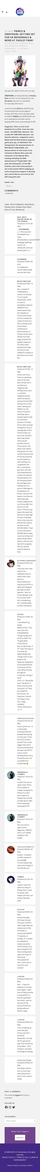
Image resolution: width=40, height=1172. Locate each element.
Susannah (22, 259)
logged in (18, 1095)
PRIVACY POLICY (8, 1157)
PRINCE (22, 46)
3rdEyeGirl (24, 43)
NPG (6, 46)
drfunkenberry (10, 48)
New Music (29, 204)
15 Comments (23, 48)
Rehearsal (20, 210)
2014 (12, 204)
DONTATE (20, 1137)
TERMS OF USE (22, 1157)
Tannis (20, 877)
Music (31, 43)
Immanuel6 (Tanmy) (22, 773)
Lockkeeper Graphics (26, 1165)
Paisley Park (13, 46)
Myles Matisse (24, 281)
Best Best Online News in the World (24, 219)
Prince (12, 210)
